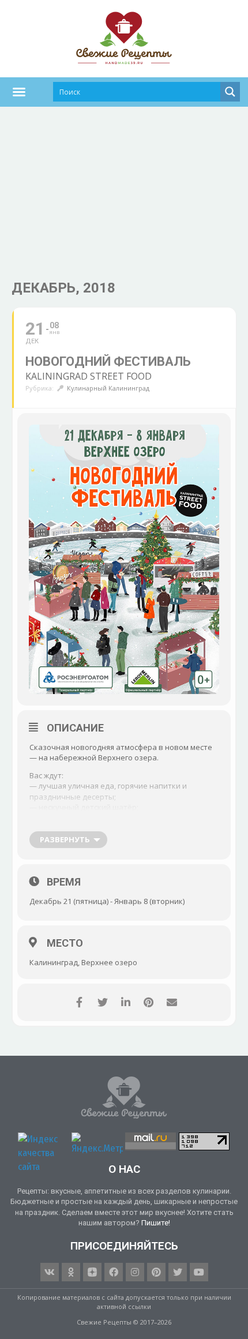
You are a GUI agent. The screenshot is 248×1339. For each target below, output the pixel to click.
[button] (19, 91)
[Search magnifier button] (230, 92)
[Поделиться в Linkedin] (125, 1002)
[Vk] (49, 1272)
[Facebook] (113, 1272)
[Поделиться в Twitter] (102, 1002)
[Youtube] (199, 1272)
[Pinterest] (156, 1272)
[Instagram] (135, 1272)
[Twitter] (177, 1272)
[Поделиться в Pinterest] (148, 1002)
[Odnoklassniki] (71, 1272)
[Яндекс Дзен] (92, 1272)
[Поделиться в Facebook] (79, 1002)
